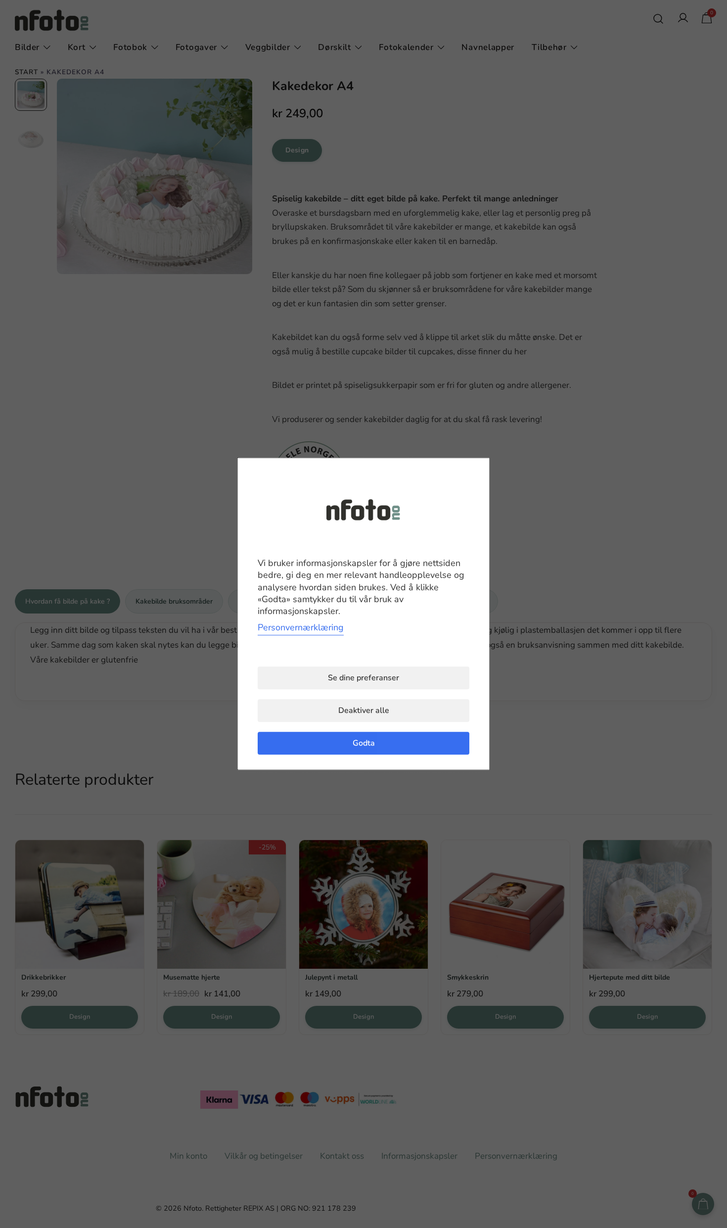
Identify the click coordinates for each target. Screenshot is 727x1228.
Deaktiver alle (363, 711)
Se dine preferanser (363, 678)
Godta (364, 743)
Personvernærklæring (301, 628)
